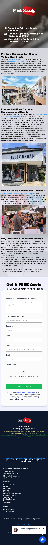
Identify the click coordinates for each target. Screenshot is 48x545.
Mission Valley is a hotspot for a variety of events (18, 193)
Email (8, 355)
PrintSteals (14, 59)
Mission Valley (39, 458)
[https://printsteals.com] (24, 11)
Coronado (11, 460)
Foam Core (7, 492)
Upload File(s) (11, 365)
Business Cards (8, 485)
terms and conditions (25, 392)
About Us (20, 525)
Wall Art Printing (8, 501)
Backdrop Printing (9, 495)
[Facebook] (9, 533)
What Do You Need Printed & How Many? (22, 299)
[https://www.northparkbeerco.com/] (24, 164)
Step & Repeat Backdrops (12, 494)
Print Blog (27, 525)
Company (9, 326)
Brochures (7, 488)
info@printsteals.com (13, 476)
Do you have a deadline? (15, 316)
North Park (28, 458)
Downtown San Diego (14, 458)
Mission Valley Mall (13, 116)
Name (8, 336)
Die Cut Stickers (9, 499)
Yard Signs (7, 502)
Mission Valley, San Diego (15, 62)
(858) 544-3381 (11, 478)
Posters (6, 490)
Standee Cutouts (9, 497)
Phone (9, 345)
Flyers (5, 486)
